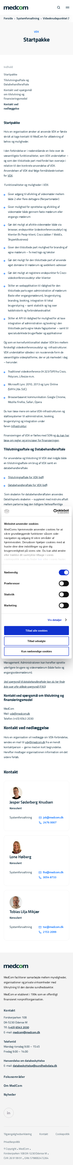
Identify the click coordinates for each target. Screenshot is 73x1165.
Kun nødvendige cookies (36, 651)
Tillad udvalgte (36, 640)
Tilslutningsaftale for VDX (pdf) (26, 477)
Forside (8, 18)
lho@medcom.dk (53, 872)
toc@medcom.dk (53, 927)
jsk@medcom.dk (53, 817)
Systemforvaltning (27, 18)
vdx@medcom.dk (20, 713)
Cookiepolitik (62, 1134)
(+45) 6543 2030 (18, 1027)
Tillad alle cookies (36, 630)
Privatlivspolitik (12, 1142)
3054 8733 (49, 877)
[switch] (64, 583)
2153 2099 (49, 932)
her (40, 559)
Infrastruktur (18, 426)
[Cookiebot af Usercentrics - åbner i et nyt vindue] (53, 511)
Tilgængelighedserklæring (18, 1134)
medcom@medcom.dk (26, 1032)
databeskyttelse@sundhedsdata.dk (35, 1066)
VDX (10, 175)
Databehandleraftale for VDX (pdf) (27, 485)
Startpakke (10, 74)
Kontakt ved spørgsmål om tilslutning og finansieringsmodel (18, 94)
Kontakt (43, 1134)
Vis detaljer (55, 619)
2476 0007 (50, 822)
